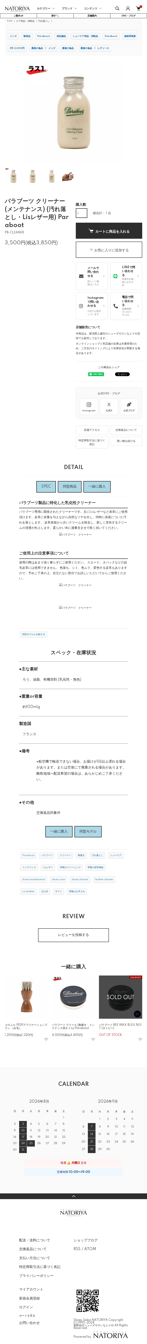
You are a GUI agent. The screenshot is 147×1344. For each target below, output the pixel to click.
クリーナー (65, 855)
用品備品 (61, 36)
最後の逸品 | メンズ (43, 48)
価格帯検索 (130, 36)
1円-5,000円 (17, 48)
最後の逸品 (68, 48)
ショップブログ (86, 1240)
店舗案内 (92, 16)
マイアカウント (31, 1289)
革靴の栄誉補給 (95, 867)
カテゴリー (43, 8)
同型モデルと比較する (33, 634)
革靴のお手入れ (77, 891)
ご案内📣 (18, 16)
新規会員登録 (29, 1298)
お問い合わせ (29, 1323)
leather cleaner (104, 879)
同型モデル (88, 832)
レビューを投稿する (73, 935)
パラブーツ (47, 855)
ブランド (67, 8)
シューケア (116, 855)
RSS (77, 1249)
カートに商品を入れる (112, 231)
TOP (9, 21)
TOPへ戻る (73, 1196)
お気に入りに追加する (111, 250)
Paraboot (43, 36)
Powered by (82, 1336)
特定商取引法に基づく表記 (91, 442)
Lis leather (28, 891)
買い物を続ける (126, 441)
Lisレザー (48, 867)
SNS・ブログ (129, 16)
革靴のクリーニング (70, 867)
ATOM (90, 1249)
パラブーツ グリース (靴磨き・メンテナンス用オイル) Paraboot (73, 1026)
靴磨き (81, 855)
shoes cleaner (80, 879)
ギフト (58, 891)
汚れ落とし (44, 21)
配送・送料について (34, 1240)
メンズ (13, 36)
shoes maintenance (33, 879)
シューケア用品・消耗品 (85, 36)
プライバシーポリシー (36, 1276)
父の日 (44, 891)
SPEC (46, 487)
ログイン (26, 1307)
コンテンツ (90, 8)
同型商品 (70, 487)
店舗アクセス (92, 430)
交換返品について (126, 430)
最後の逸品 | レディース (95, 48)
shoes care (58, 879)
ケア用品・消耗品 (25, 21)
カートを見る (27, 1315)
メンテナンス (29, 867)
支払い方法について (34, 1258)
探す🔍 (55, 16)
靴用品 (27, 36)
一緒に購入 (97, 487)
